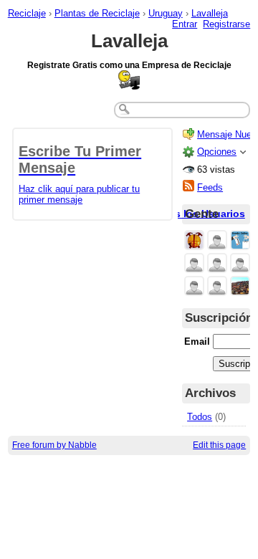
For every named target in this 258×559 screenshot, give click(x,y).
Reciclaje (27, 13)
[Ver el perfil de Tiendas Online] (240, 241)
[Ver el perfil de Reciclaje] (194, 241)
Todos (199, 416)
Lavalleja (209, 13)
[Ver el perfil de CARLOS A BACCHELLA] (194, 264)
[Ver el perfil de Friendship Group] (217, 264)
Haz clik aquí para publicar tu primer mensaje (80, 174)
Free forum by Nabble (54, 445)
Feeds (210, 187)
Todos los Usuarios (197, 213)
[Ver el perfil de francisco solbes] (194, 287)
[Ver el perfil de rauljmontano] (217, 287)
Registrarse (226, 24)
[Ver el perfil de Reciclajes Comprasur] (217, 241)
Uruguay (165, 13)
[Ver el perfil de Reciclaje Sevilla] (240, 287)
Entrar (184, 24)
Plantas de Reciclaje (97, 13)
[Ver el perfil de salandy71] (240, 264)
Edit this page (219, 445)
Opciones (216, 151)
